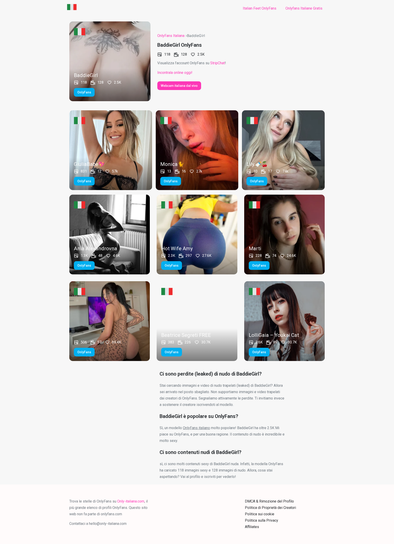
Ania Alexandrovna (95, 248)
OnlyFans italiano (196, 428)
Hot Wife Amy (177, 248)
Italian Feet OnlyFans (259, 8)
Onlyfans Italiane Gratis (303, 8)
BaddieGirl (86, 75)
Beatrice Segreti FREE (186, 335)
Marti (255, 248)
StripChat (217, 63)
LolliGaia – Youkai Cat (274, 335)
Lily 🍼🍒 (257, 164)
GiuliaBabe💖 (89, 164)
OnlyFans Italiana (170, 36)
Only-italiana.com (130, 501)
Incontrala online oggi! (174, 72)
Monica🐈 (172, 164)
